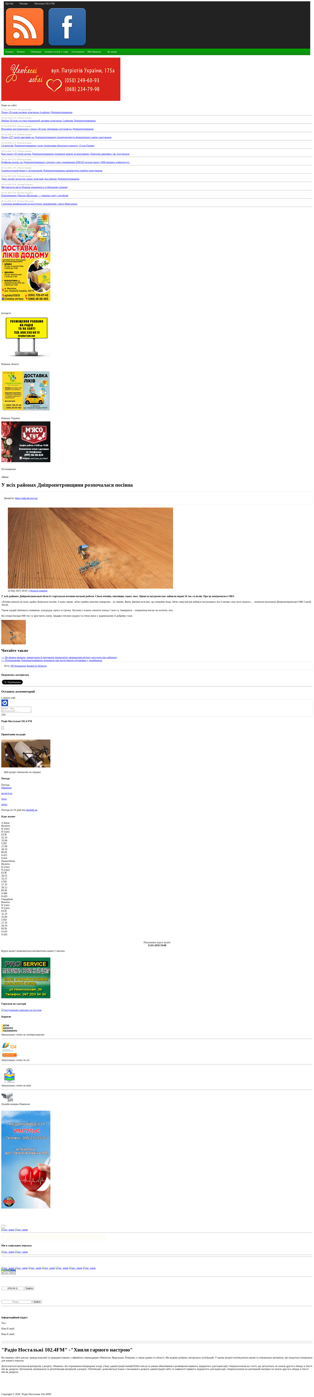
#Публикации (18, 665)
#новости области (37, 665)
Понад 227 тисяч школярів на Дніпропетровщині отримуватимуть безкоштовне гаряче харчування (56, 137)
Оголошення (78, 52)
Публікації (36, 52)
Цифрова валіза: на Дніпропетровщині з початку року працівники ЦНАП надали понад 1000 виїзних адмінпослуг (65, 162)
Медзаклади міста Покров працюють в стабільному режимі (34, 187)
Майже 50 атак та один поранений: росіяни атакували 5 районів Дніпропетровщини (48, 120)
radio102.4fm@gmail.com (14, 1337)
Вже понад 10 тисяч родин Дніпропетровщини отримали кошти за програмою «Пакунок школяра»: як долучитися (65, 154)
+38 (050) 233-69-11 (18, 1323)
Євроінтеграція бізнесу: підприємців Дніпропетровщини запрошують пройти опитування (52, 170)
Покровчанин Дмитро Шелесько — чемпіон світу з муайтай (34, 195)
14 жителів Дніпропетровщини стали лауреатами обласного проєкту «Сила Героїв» (48, 145)
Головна (9, 52)
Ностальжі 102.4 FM (44, 3)
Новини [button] (21, 52)
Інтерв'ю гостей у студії (56, 52)
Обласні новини (38, 590)
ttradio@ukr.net (23, 1328)
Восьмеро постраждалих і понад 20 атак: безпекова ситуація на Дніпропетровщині (47, 129)
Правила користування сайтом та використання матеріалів (34, 1377)
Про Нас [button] (9, 3)
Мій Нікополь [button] (94, 52)
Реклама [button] (24, 3)
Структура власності (12, 1388)
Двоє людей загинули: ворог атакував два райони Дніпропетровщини (40, 179)
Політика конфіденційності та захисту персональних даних (34, 1383)
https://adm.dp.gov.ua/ (26, 498)
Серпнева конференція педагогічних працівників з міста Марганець (39, 203)
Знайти (29, 1288)
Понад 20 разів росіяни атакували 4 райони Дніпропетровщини (36, 112)
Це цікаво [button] (112, 52)
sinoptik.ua (31, 810)
